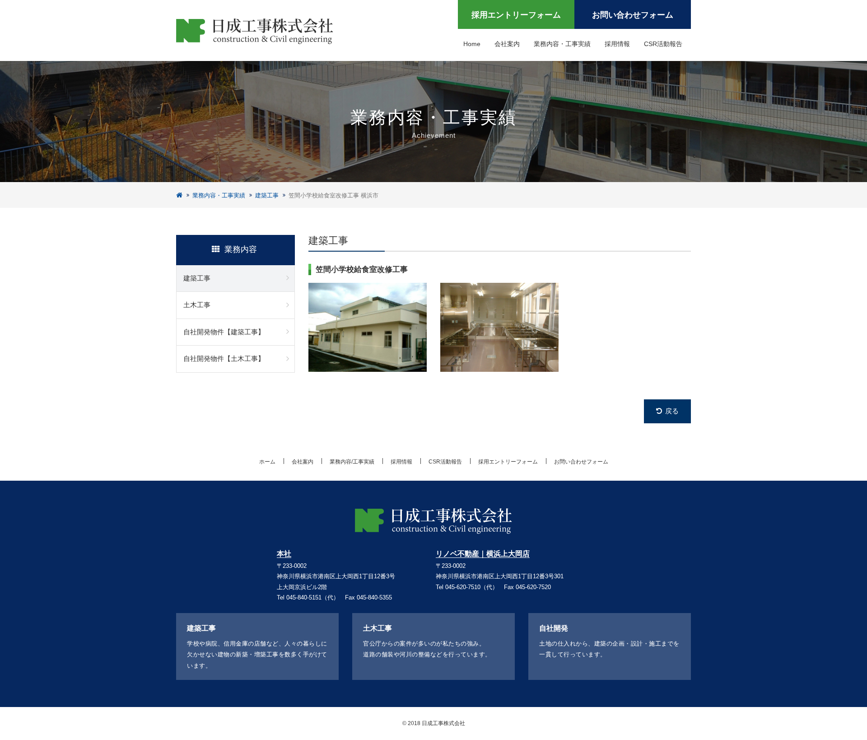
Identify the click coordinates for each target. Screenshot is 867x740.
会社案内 (507, 43)
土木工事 (196, 305)
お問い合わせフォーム (632, 14)
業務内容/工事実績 (352, 462)
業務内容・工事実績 (562, 43)
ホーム (267, 462)
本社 (284, 553)
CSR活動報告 (663, 43)
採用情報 (617, 43)
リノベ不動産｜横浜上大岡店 (483, 553)
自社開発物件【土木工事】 (224, 358)
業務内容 (240, 249)
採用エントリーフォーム (516, 14)
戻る (672, 411)
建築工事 (267, 195)
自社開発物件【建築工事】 (224, 332)
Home (471, 43)
